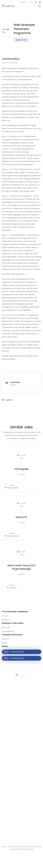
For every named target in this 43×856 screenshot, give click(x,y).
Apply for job (21, 40)
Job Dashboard (8, 631)
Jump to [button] (22, 2)
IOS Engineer (22, 469)
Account (5, 616)
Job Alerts (6, 620)
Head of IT (21, 517)
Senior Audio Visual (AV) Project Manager (21, 567)
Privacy (4, 643)
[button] (31, 2)
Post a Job (6, 627)
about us (5, 639)
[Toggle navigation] (39, 6)
